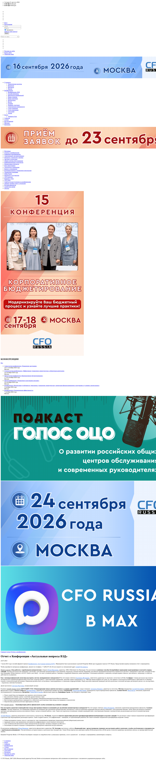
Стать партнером (13, 110)
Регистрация (8, 24)
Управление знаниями (11, 172)
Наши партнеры (13, 98)
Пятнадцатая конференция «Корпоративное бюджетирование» (23, 376)
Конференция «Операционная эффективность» (18, 390)
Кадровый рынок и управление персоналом (17, 170)
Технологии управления (11, 167)
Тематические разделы (15, 84)
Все (2, 363)
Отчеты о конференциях (11, 152)
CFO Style (7, 180)
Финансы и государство (11, 175)
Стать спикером (13, 108)
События (7, 118)
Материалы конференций (16, 95)
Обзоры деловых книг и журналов (15, 183)
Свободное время (9, 187)
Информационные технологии (13, 162)
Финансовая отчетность (11, 164)
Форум (10, 89)
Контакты (11, 87)
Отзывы (10, 103)
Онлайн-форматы (13, 94)
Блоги (6, 115)
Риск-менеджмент (9, 165)
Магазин (7, 123)
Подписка (7, 752)
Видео (10, 102)
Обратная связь (9, 54)
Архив (10, 113)
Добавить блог (12, 116)
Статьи (6, 119)
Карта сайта (8, 52)
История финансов (10, 185)
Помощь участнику (14, 105)
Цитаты (6, 188)
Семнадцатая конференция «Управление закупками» (20, 366)
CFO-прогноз (8, 177)
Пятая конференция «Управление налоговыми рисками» (21, 380)
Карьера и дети (9, 178)
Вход (5, 23)
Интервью (7, 151)
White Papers (8, 174)
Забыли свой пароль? (10, 31)
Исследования (8, 121)
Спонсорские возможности (16, 107)
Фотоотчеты (12, 100)
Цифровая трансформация (12, 154)
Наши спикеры (12, 97)
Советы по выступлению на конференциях (17, 182)
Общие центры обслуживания (13, 161)
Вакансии (11, 85)
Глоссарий (11, 111)
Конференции (8, 90)
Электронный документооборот (14, 156)
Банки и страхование (10, 169)
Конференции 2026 (14, 92)
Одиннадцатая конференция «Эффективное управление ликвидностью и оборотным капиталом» (34, 371)
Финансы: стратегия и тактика (13, 157)
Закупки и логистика (10, 159)
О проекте (7, 82)
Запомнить (9, 30)
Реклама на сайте (9, 51)
